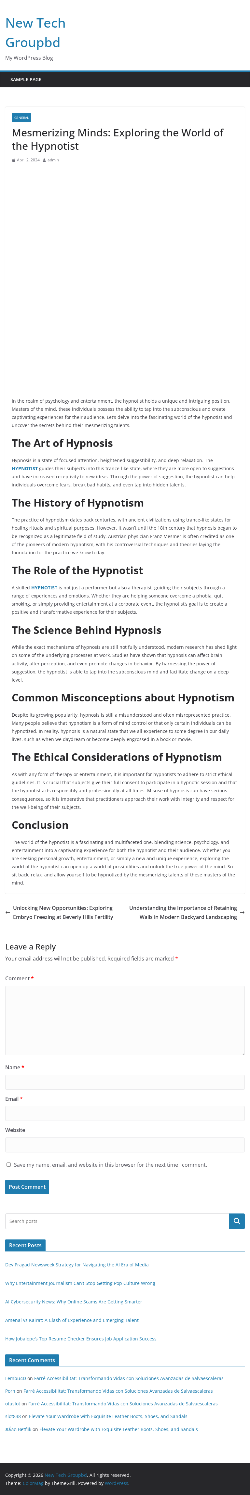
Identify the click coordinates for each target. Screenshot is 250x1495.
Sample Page (25, 79)
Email (14, 1098)
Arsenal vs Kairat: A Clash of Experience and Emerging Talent (72, 1320)
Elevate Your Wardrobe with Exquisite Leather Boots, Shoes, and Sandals (108, 1416)
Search (237, 1221)
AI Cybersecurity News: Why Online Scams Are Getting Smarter (73, 1302)
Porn (10, 1391)
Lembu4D (15, 1378)
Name (14, 1067)
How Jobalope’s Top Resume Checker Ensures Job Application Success (81, 1339)
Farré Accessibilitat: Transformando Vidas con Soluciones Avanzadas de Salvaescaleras (129, 1378)
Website (15, 1130)
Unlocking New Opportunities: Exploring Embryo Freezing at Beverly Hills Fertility (63, 912)
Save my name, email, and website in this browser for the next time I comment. (110, 1164)
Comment (19, 978)
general (21, 117)
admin (53, 160)
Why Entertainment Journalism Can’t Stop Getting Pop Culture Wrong (80, 1283)
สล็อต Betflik (18, 1429)
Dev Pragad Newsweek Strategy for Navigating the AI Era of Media (77, 1265)
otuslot (12, 1404)
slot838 (13, 1416)
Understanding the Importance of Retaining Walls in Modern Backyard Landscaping (183, 912)
